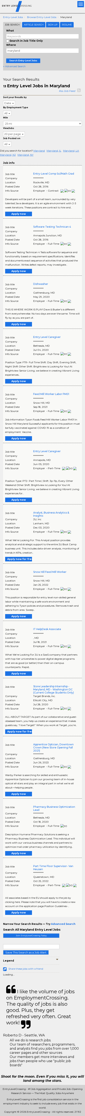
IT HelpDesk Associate (47, 629)
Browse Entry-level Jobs (41, 17)
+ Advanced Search (14, 66)
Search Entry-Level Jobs (23, 60)
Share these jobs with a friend (25, 968)
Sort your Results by (15, 97)
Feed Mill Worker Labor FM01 (51, 394)
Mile (5, 117)
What (10, 30)
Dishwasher (40, 283)
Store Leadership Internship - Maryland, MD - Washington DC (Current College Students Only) (53, 689)
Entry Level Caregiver (47, 337)
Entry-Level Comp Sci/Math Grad (53, 173)
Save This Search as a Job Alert (25, 952)
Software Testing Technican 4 (52, 226)
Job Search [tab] (12, 24)
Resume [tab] (67, 24)
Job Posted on (11, 138)
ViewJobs (8, 128)
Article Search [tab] (34, 24)
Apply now (18, 213)
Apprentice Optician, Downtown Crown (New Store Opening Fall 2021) (53, 747)
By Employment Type (15, 107)
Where (11, 44)
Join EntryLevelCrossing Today (31, 935)
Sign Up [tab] (53, 24)
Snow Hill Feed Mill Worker (49, 571)
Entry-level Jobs (13, 17)
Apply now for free (19, 559)
